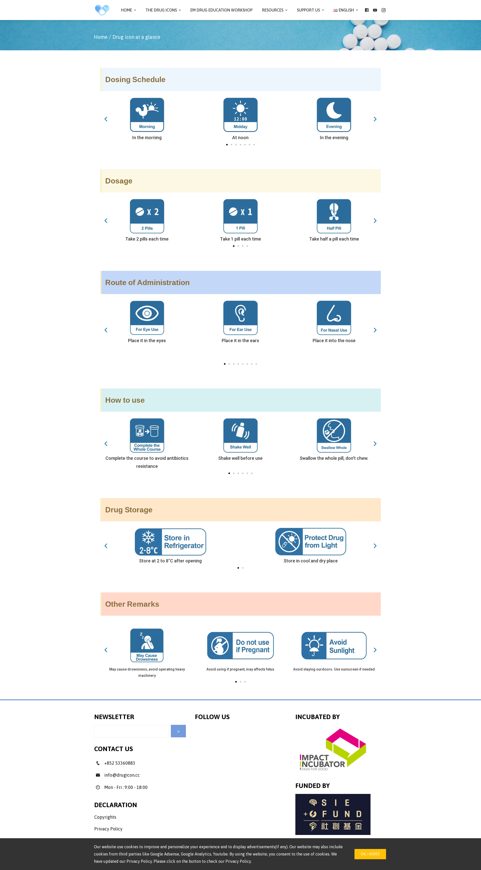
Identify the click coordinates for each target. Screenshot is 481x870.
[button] (227, 144)
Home (126, 10)
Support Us (308, 10)
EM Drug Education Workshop (221, 10)
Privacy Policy (108, 828)
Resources (272, 10)
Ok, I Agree (370, 854)
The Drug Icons (161, 10)
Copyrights (105, 817)
